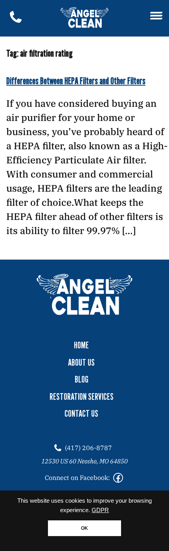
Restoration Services (82, 396)
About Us (81, 362)
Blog (81, 379)
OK (84, 528)
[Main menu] (156, 16)
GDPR (100, 510)
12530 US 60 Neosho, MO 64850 (84, 461)
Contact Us (81, 413)
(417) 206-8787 (88, 447)
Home (81, 345)
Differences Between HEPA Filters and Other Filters (75, 80)
